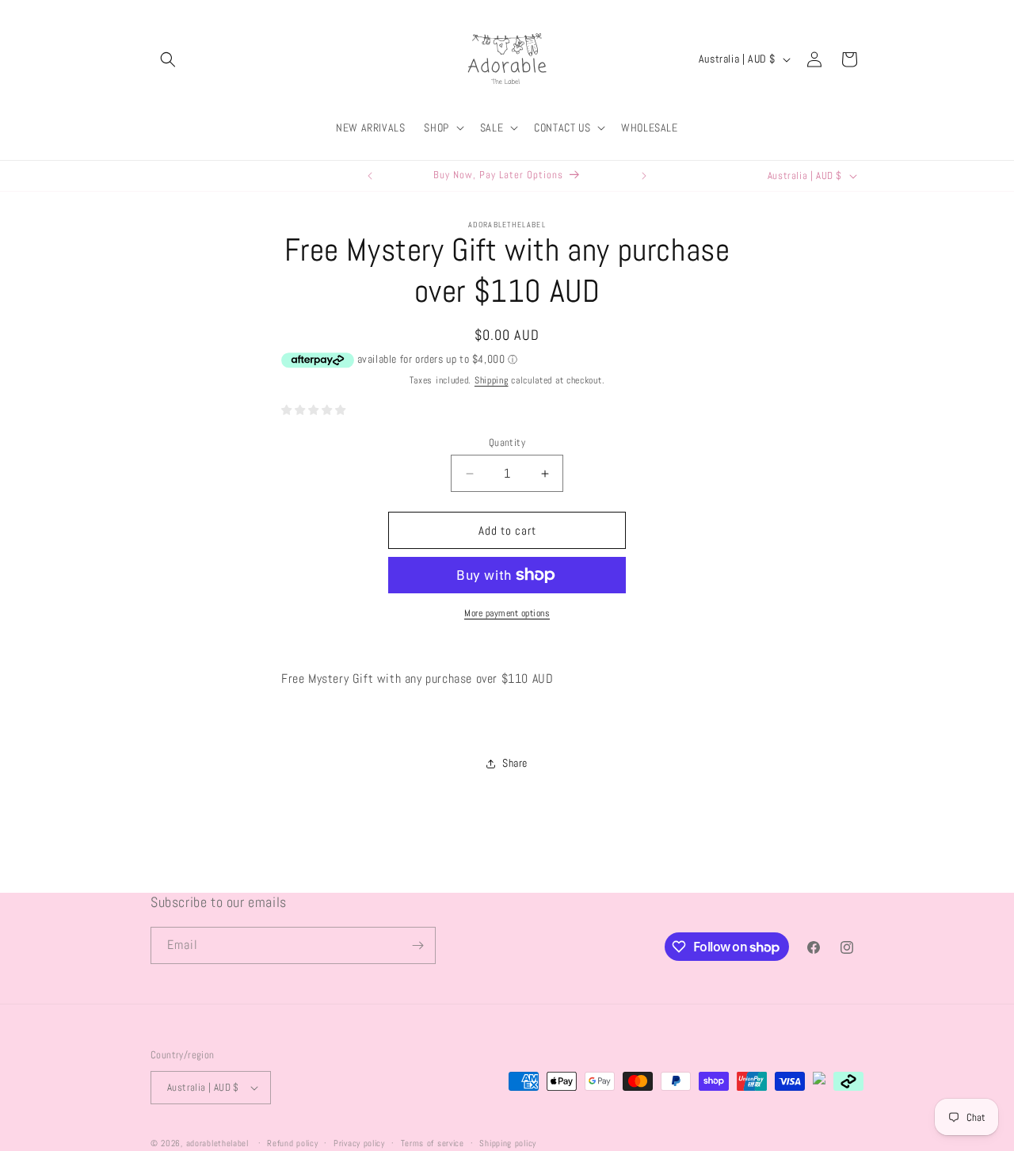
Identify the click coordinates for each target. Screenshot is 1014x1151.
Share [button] (515, 763)
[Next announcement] (644, 176)
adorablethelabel (217, 1143)
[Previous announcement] (370, 176)
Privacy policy (359, 1142)
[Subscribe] (417, 945)
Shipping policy (507, 1142)
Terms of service (432, 1142)
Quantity (507, 442)
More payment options (507, 613)
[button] (168, 59)
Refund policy (292, 1142)
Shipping (492, 380)
